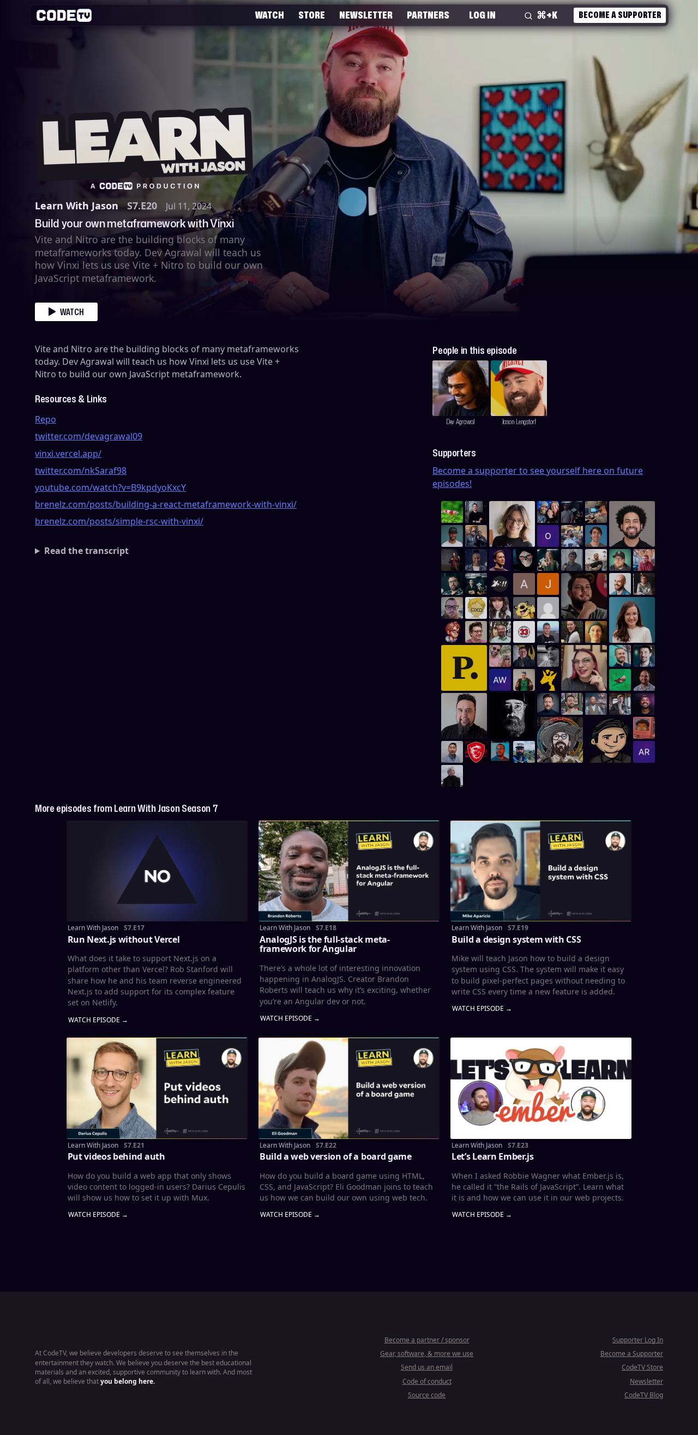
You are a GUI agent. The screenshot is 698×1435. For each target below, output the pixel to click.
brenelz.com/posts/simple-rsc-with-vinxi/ (119, 521)
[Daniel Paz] (572, 536)
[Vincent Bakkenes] (644, 680)
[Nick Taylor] (548, 632)
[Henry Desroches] (452, 776)
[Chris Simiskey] (524, 608)
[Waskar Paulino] (632, 524)
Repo (45, 419)
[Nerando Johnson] (500, 752)
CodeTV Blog (643, 1395)
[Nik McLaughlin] (644, 584)
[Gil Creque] (644, 728)
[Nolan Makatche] (596, 536)
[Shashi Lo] (452, 752)
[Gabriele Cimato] (500, 656)
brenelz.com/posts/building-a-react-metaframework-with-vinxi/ (166, 504)
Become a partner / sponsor (427, 1339)
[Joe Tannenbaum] (620, 584)
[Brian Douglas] (572, 512)
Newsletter (366, 15)
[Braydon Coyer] (620, 704)
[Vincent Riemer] (548, 704)
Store (311, 15)
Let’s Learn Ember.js (493, 1156)
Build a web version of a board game (336, 1156)
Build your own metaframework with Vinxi (134, 223)
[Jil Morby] (548, 608)
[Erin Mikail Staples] (584, 668)
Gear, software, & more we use (426, 1353)
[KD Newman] (476, 752)
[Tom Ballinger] (572, 560)
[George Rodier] (524, 656)
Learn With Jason (76, 205)
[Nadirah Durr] (476, 560)
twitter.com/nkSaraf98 (81, 471)
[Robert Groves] (464, 716)
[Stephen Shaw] (596, 704)
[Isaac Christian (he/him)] (644, 704)
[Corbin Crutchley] (476, 632)
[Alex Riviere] (524, 680)
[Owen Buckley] (476, 608)
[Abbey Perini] (524, 584)
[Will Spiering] (548, 656)
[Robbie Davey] (644, 560)
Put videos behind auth (116, 1156)
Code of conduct (427, 1381)
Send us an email (427, 1367)
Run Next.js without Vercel (124, 939)
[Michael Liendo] (620, 680)
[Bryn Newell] (548, 560)
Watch (269, 15)
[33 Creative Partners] (524, 632)
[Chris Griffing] (596, 632)
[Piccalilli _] (464, 668)
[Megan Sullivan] (572, 632)
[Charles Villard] (584, 596)
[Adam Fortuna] (644, 656)
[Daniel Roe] (500, 560)
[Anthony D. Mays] (452, 536)
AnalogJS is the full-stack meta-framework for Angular (325, 944)
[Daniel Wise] (548, 512)
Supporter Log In (637, 1339)
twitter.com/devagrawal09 (88, 436)
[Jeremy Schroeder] (500, 584)
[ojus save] (476, 536)
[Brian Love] (476, 512)
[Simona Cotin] (512, 524)
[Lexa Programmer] (524, 560)
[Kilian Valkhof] (452, 560)
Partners (428, 15)
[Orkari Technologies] (548, 536)
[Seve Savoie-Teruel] (452, 584)
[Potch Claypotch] (548, 680)
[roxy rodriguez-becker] (500, 608)
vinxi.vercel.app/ (68, 454)
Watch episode (94, 1020)
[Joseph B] (548, 584)
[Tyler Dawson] (572, 704)
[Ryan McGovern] (452, 608)
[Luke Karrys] (524, 752)
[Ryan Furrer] (620, 560)
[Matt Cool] (596, 512)
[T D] (452, 512)
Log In (482, 15)
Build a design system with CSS (516, 939)
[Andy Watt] (500, 680)
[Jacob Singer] (476, 584)
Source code (427, 1395)
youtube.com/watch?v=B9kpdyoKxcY (110, 487)
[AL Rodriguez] (644, 752)
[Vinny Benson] (560, 740)
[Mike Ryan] (620, 656)
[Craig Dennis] (500, 632)
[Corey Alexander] (452, 632)
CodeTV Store (642, 1367)
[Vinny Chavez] (608, 740)
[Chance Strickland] (596, 560)
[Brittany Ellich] (632, 620)
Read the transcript (86, 551)
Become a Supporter (620, 15)
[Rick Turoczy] (512, 716)
